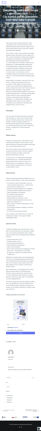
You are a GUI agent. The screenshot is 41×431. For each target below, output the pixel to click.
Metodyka (14, 7)
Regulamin (15, 327)
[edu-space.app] (4, 2)
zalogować (15, 369)
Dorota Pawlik (22, 30)
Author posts (10, 359)
